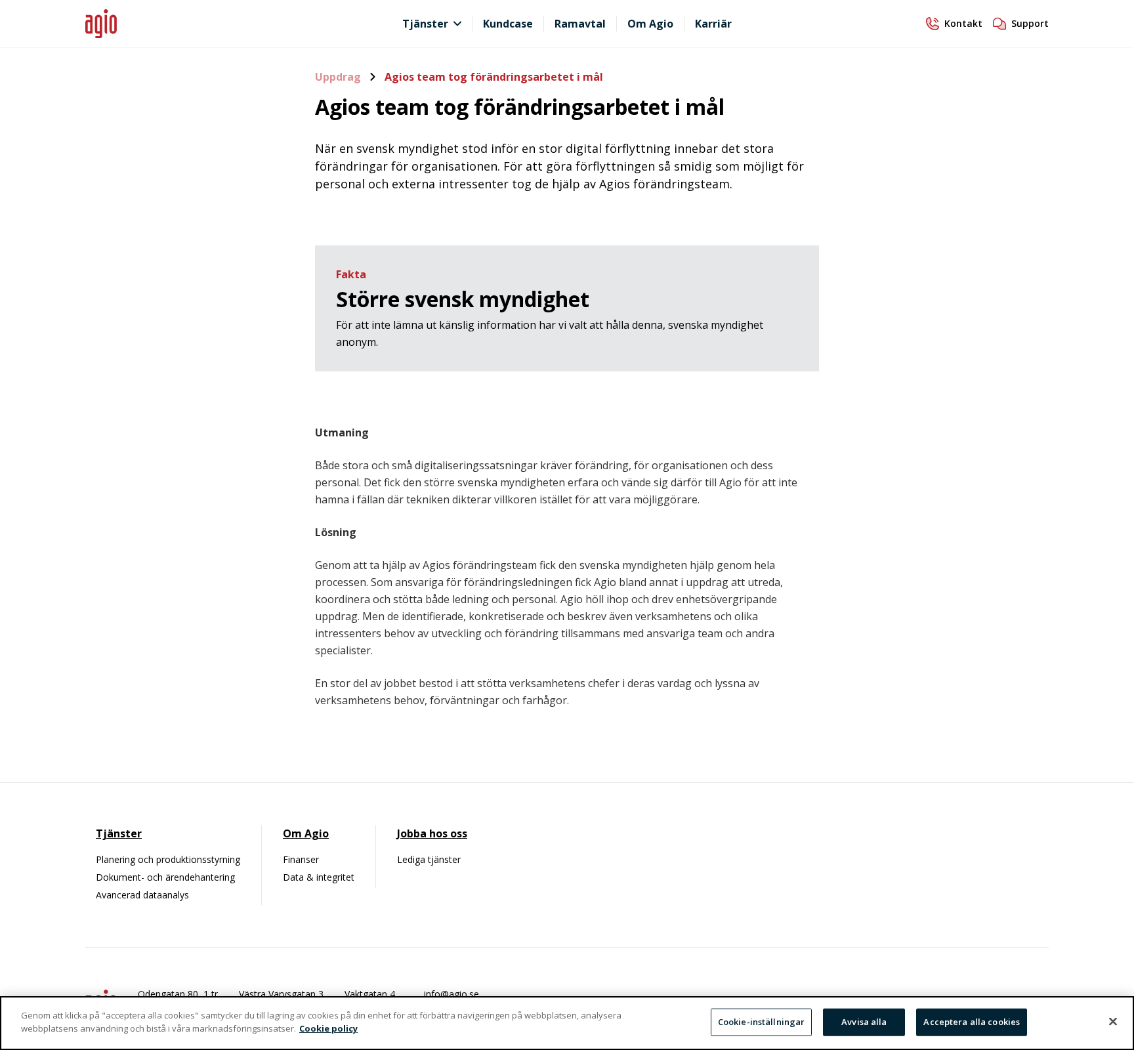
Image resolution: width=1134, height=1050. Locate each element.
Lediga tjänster (429, 859)
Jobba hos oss (432, 833)
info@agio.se (451, 994)
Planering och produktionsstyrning (168, 859)
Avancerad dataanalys (142, 895)
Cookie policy (328, 1028)
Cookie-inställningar (761, 1022)
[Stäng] (1113, 1021)
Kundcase (508, 23)
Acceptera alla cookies (971, 1022)
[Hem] (205, 24)
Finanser (301, 859)
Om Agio (650, 23)
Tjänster (425, 23)
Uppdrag (339, 77)
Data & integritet (318, 877)
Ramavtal (580, 23)
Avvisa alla (864, 1022)
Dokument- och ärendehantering (165, 877)
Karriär (713, 23)
